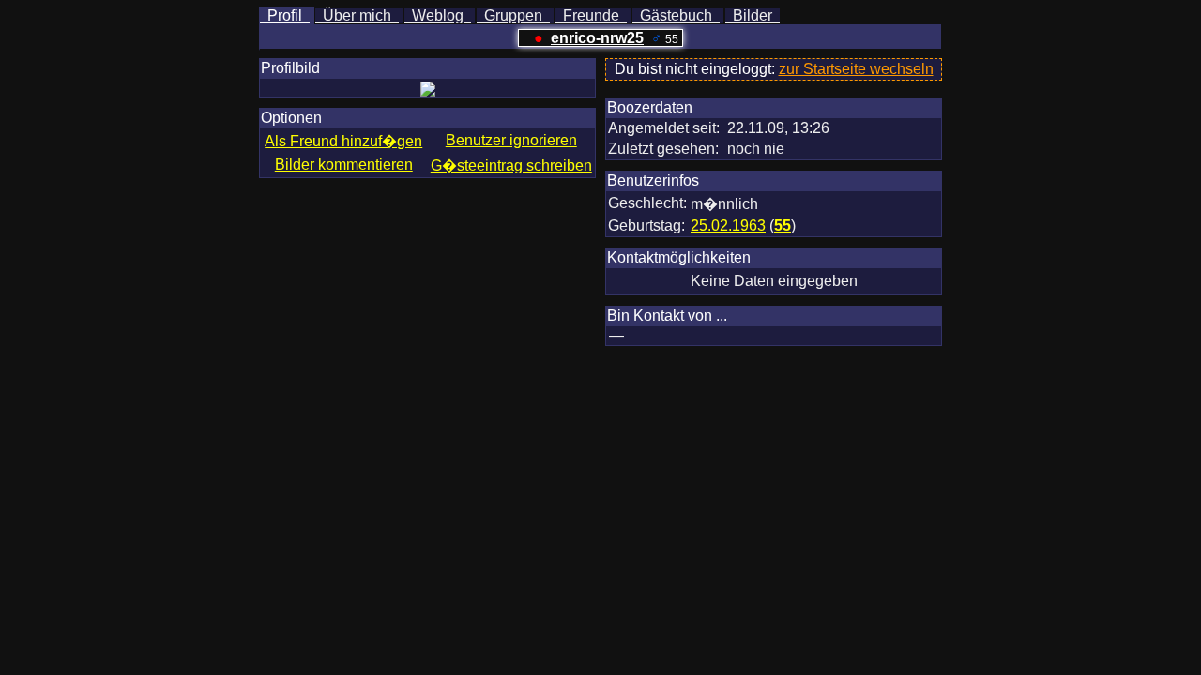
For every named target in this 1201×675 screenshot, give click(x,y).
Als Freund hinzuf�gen (343, 141)
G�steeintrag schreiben (511, 165)
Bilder (752, 15)
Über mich (357, 15)
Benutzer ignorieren (511, 140)
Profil (285, 15)
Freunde (591, 15)
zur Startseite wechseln (856, 69)
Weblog (437, 15)
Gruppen (513, 15)
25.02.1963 (728, 225)
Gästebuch (676, 15)
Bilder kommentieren (344, 164)
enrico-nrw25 (597, 38)
